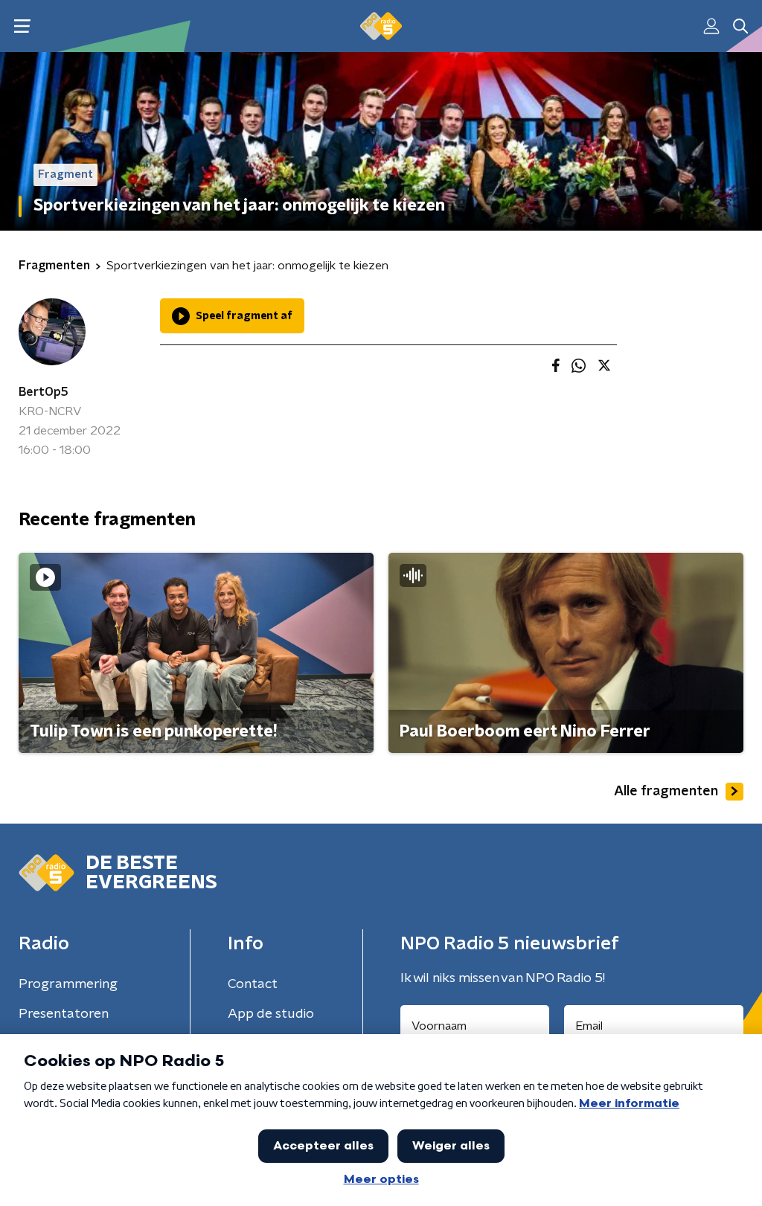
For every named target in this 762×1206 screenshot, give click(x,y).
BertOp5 (43, 392)
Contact (253, 984)
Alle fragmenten (666, 791)
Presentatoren (64, 1014)
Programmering (68, 984)
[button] (21, 26)
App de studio (271, 1014)
